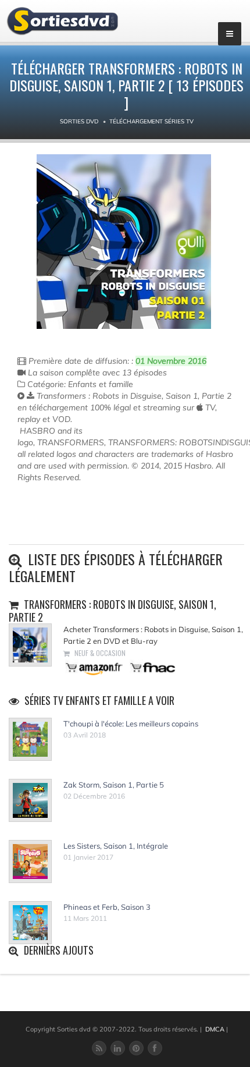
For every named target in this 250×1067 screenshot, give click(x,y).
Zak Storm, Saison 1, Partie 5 (113, 784)
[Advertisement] (85, 518)
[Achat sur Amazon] (94, 667)
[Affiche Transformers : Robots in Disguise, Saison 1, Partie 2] (124, 241)
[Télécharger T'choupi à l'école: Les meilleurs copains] (30, 739)
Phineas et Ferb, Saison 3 (107, 907)
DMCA (214, 1029)
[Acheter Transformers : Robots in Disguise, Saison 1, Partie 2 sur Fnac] (151, 667)
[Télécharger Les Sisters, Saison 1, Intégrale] (30, 861)
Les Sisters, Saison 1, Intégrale (115, 845)
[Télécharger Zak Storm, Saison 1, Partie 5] (30, 800)
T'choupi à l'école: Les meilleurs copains (130, 723)
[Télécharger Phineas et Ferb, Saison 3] (30, 922)
